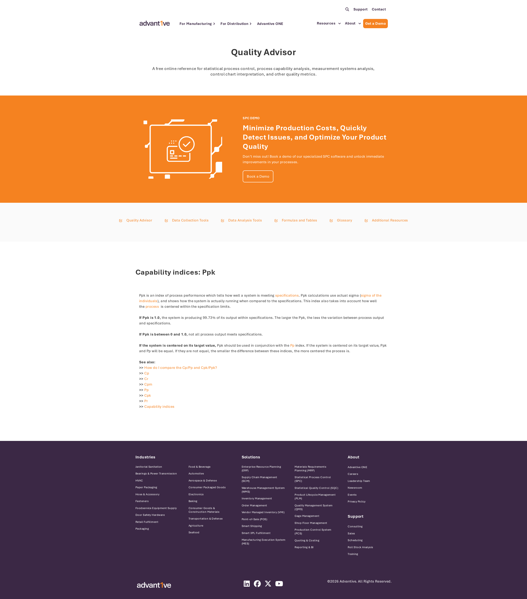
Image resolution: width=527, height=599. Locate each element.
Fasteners (142, 501)
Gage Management (307, 516)
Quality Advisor (139, 220)
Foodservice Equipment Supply (156, 508)
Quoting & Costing (307, 540)
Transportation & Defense (206, 518)
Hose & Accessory (147, 494)
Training (353, 554)
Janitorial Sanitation (148, 466)
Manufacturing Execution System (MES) (264, 541)
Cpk (147, 395)
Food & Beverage (200, 466)
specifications (287, 295)
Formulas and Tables (299, 220)
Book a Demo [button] (258, 176)
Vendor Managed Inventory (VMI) (263, 512)
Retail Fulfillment (146, 522)
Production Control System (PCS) (313, 531)
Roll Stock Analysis (360, 547)
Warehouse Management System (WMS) (263, 489)
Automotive (196, 473)
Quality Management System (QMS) (313, 507)
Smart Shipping (252, 526)
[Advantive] (154, 585)
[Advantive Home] (154, 23)
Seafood (194, 532)
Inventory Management (257, 498)
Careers (353, 474)
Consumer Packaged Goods (207, 487)
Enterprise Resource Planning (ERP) (261, 468)
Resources (326, 23)
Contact (379, 9)
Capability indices (159, 406)
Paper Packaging (146, 487)
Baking (193, 501)
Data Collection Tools (190, 220)
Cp (146, 373)
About (350, 23)
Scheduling (355, 540)
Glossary (344, 220)
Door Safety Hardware (150, 515)
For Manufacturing (196, 23)
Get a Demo (375, 23)
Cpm (148, 384)
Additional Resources (390, 220)
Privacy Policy (356, 501)
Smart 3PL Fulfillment (256, 533)
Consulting (355, 526)
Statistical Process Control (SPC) (313, 479)
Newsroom (355, 487)
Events (352, 494)
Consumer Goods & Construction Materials (204, 510)
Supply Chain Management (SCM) (259, 479)
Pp (292, 345)
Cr (146, 378)
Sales (351, 533)
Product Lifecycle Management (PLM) (315, 496)
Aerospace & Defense (203, 480)
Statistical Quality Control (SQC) (316, 488)
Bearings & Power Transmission (156, 473)
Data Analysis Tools (245, 220)
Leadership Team (359, 481)
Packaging (142, 528)
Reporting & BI (304, 547)
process (152, 306)
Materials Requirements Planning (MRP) (310, 468)
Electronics (196, 494)
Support (360, 9)
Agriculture (196, 525)
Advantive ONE (270, 23)
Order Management (254, 505)
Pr (146, 401)
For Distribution (234, 23)
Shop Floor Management (311, 523)
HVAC (139, 480)
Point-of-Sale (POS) (254, 519)
